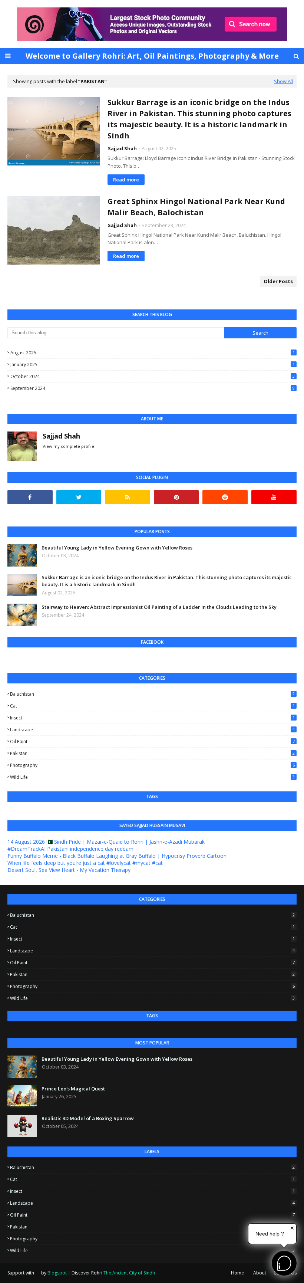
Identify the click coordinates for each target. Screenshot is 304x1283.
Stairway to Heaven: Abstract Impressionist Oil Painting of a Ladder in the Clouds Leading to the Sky (159, 607)
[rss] (127, 497)
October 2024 (152, 376)
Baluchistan (152, 694)
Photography (152, 765)
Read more (126, 179)
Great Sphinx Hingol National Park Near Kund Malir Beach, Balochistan (196, 206)
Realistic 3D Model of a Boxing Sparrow (88, 1118)
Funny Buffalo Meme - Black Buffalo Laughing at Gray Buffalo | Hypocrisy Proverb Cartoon (117, 855)
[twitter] (79, 497)
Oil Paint (152, 741)
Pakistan (152, 753)
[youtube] (274, 497)
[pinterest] (176, 497)
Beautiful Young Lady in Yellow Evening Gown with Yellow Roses (117, 547)
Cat (152, 706)
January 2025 (152, 364)
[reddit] (225, 497)
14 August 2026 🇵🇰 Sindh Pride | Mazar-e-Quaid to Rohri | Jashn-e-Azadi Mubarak (106, 841)
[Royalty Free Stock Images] (152, 38)
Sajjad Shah (122, 148)
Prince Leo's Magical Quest (73, 1088)
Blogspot (57, 1273)
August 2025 (152, 353)
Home (237, 1273)
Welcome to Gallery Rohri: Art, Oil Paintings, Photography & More (152, 56)
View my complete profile (68, 446)
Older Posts (278, 281)
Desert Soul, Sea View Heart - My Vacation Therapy (68, 869)
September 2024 (152, 388)
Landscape (152, 729)
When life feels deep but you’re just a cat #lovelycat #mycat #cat (85, 862)
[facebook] (30, 497)
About (259, 1273)
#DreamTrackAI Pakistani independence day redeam (70, 848)
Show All (283, 81)
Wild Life (152, 777)
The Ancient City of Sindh (129, 1273)
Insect (152, 718)
